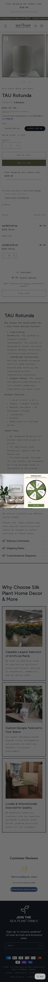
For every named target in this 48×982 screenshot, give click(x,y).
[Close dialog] (1, 475)
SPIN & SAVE (36, 505)
